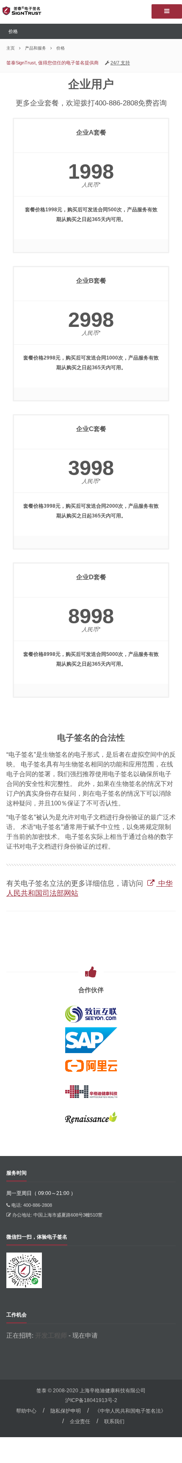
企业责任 (80, 1421)
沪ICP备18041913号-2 (91, 1400)
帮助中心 (26, 1411)
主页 (10, 48)
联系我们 (114, 1421)
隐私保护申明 (65, 1411)
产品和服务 (35, 48)
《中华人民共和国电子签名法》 (130, 1411)
